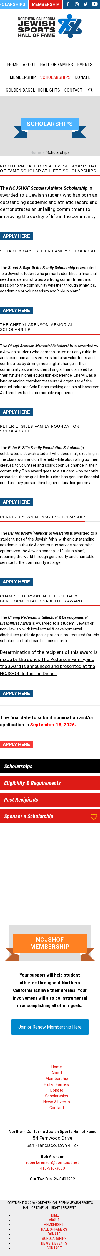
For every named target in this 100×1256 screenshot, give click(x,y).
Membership (57, 1078)
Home (56, 1067)
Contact (56, 1107)
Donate (56, 1090)
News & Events (56, 1102)
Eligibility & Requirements (32, 783)
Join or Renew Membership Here (50, 1027)
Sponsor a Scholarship (28, 816)
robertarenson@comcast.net (52, 1162)
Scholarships (18, 766)
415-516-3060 (52, 1168)
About (56, 1072)
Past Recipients (21, 799)
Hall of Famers (56, 1084)
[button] (90, 90)
